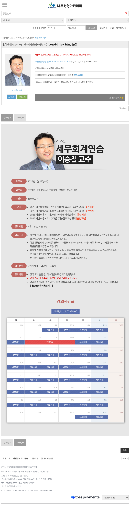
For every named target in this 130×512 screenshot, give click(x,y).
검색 (125, 13)
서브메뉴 (4, 4)
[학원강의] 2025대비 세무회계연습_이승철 (60, 75)
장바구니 (123, 108)
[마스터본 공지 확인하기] (41, 285)
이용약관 (35, 458)
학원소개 (6, 458)
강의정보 (7, 117)
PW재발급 (121, 28)
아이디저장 (41, 28)
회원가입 (103, 28)
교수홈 (11, 97)
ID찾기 (112, 28)
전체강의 (22, 97)
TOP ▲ (125, 458)
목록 (125, 450)
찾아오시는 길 (47, 458)
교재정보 (20, 117)
